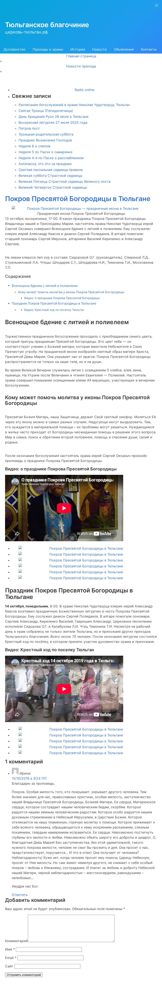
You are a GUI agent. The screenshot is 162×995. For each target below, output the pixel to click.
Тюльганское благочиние (47, 25)
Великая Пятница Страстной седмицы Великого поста (65, 181)
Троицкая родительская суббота (46, 134)
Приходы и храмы (48, 49)
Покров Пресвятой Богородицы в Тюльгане (77, 199)
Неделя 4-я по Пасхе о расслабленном (51, 158)
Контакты (149, 49)
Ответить (20, 895)
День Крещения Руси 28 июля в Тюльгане (53, 116)
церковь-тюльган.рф (26, 32)
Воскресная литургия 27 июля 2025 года (53, 122)
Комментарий (16, 941)
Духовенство (15, 49)
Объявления (124, 49)
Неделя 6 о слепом (34, 146)
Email (10, 958)
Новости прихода (81, 66)
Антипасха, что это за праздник (45, 164)
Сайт (9, 966)
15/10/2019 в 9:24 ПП (29, 778)
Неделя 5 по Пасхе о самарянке (45, 152)
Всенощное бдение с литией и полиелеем (44, 286)
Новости (99, 49)
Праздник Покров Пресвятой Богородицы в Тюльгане (54, 303)
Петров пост (29, 128)
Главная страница (81, 56)
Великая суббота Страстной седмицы (50, 175)
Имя (10, 949)
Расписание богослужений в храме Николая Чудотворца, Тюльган (74, 105)
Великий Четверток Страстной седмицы (53, 187)
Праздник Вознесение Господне (45, 140)
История (77, 49)
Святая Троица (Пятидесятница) (46, 111)
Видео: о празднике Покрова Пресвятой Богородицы (62, 298)
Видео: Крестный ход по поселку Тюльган (54, 310)
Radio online (84, 90)
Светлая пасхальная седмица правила (51, 170)
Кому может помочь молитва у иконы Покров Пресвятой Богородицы (71, 292)
